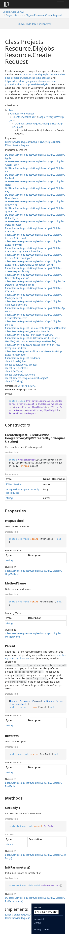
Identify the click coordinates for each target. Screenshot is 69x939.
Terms (46, 929)
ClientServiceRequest (22, 113)
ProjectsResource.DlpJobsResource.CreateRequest (34, 15)
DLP (31, 385)
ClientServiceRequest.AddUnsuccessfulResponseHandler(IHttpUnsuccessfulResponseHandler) (32, 339)
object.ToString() (14, 381)
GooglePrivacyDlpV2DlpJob (46, 141)
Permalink (39, 919)
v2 (34, 385)
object (11, 110)
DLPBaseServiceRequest (28, 123)
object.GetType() (14, 371)
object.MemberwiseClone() (20, 374)
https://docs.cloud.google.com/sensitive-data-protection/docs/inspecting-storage (35, 76)
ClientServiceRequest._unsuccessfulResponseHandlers (35, 328)
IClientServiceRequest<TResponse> (25, 914)
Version (38, 907)
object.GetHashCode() (17, 368)
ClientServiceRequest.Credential (23, 358)
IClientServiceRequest (17, 141)
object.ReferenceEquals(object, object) (26, 378)
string (9, 497)
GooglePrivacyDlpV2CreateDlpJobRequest (23, 491)
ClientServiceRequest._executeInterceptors (29, 334)
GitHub (37, 922)
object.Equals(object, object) (21, 364)
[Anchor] (2, 425)
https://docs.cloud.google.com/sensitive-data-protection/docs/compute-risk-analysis (30, 82)
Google (21, 385)
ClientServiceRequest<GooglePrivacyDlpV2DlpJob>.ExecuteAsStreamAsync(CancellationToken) (33, 263)
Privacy (37, 929)
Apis (27, 385)
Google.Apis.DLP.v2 (13, 11)
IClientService (13, 484)
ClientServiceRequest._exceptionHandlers (28, 331)
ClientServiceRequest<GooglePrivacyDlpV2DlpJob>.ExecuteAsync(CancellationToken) (33, 249)
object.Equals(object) (16, 361)
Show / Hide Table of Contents (34, 23)
